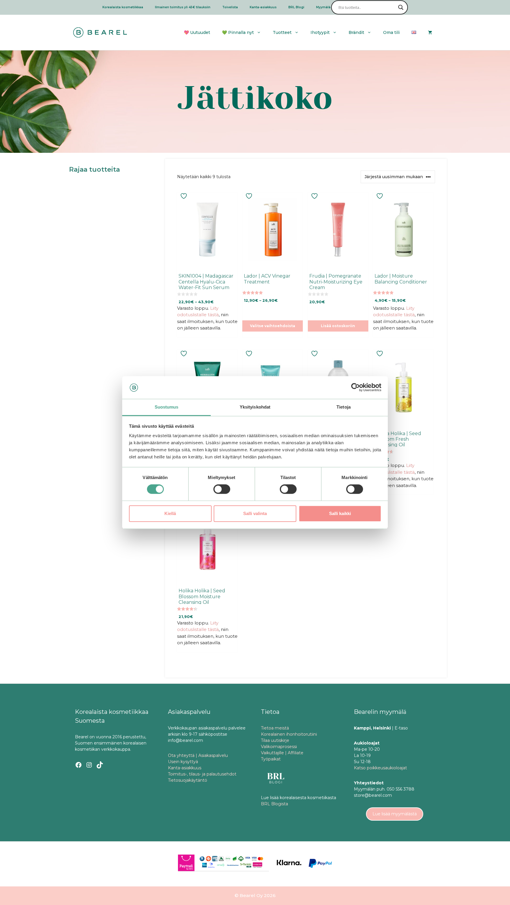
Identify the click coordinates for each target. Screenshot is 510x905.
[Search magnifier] (401, 7)
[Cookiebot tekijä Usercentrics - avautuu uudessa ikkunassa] (355, 387)
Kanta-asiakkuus (263, 7)
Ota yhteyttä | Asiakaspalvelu (198, 755)
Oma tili (391, 32)
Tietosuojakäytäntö (187, 780)
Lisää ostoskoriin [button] (338, 326)
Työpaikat (271, 759)
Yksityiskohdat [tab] (255, 406)
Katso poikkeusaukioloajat (380, 767)
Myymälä (323, 7)
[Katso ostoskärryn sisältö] (430, 32)
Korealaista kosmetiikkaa (122, 7)
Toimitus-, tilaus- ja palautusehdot (202, 774)
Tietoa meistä (275, 728)
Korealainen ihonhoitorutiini (289, 734)
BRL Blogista (274, 803)
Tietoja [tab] (343, 406)
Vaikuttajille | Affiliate (282, 752)
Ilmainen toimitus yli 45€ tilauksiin (182, 7)
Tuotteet (282, 32)
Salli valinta (255, 513)
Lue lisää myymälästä (394, 814)
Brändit (356, 32)
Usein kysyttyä (183, 761)
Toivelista (230, 7)
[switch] (221, 489)
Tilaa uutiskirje (275, 740)
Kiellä (170, 513)
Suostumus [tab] (167, 406)
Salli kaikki (340, 513)
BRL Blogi (296, 7)
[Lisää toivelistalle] (184, 196)
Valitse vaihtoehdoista (272, 326)
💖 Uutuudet (197, 32)
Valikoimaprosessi (279, 746)
